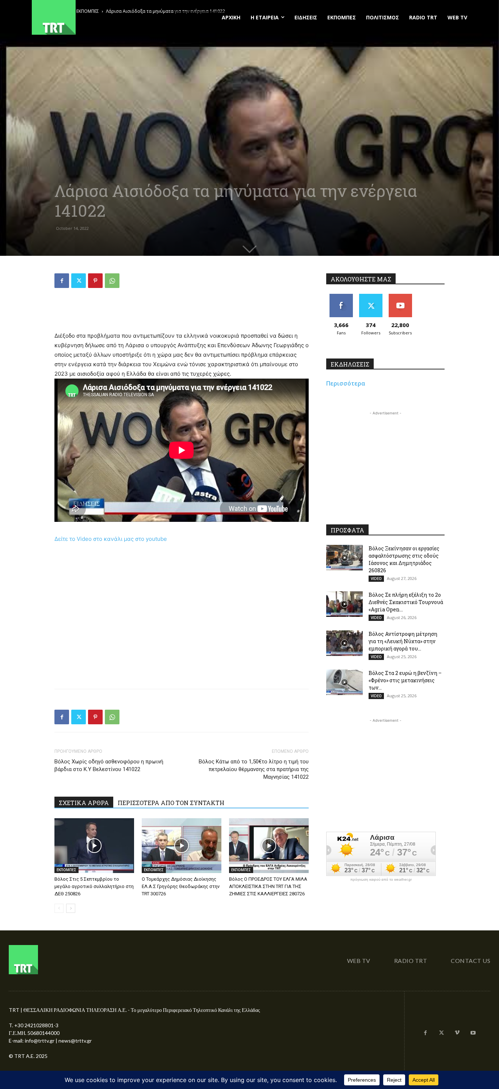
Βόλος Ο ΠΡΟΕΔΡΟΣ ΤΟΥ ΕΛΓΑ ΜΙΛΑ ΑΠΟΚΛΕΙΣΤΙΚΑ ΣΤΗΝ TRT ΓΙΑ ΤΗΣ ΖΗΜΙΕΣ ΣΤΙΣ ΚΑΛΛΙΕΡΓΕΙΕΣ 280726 (268, 886)
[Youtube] (473, 1033)
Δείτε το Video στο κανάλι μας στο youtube (110, 538)
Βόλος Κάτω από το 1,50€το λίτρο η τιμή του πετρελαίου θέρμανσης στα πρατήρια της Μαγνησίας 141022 (254, 769)
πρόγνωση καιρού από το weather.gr (381, 879)
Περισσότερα (345, 383)
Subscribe (400, 296)
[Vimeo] (457, 1033)
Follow (370, 296)
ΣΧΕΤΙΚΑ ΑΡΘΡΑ (84, 803)
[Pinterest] (95, 280)
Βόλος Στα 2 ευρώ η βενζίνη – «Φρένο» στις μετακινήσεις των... (405, 680)
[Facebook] (61, 280)
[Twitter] (78, 280)
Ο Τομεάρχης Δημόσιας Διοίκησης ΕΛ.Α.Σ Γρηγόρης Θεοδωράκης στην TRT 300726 (181, 886)
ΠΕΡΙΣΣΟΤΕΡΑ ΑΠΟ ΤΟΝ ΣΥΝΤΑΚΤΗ (171, 803)
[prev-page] (59, 908)
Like (341, 296)
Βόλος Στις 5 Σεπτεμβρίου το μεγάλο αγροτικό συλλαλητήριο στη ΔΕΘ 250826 (94, 886)
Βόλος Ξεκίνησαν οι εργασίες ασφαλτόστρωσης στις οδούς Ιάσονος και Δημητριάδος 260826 (404, 559)
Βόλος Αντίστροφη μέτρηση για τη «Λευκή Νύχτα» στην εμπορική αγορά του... (403, 641)
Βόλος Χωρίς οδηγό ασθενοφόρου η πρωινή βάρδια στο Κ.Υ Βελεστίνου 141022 (108, 765)
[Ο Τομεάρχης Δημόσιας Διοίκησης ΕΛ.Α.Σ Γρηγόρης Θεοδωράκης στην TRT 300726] (181, 845)
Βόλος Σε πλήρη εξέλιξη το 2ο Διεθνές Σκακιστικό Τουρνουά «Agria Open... (406, 602)
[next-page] (70, 908)
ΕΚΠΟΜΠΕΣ (66, 869)
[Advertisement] (181, 312)
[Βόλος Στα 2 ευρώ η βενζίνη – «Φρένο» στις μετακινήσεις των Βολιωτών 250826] (344, 682)
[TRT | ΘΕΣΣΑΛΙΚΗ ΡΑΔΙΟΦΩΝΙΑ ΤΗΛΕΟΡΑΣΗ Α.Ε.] (98, 17)
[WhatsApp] (112, 280)
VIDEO (376, 578)
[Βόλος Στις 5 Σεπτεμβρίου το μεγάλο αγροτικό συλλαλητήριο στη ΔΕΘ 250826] (94, 845)
